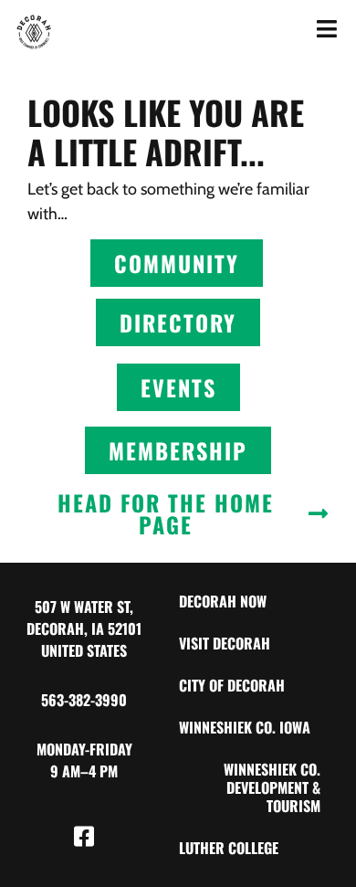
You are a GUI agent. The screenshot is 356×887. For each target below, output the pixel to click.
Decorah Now (223, 601)
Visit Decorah (224, 643)
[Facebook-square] (84, 837)
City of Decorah (232, 685)
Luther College (228, 848)
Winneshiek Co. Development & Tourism (272, 787)
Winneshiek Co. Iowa (244, 727)
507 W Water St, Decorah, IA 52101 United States (83, 628)
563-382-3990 (84, 700)
